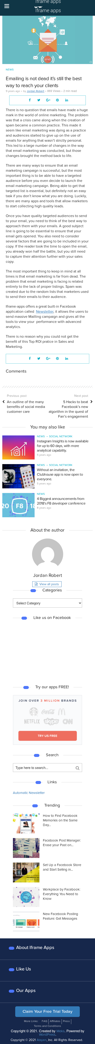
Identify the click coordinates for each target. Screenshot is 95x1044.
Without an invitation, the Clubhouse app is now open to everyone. (60, 474)
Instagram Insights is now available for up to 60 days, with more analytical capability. (63, 446)
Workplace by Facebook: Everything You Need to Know (61, 894)
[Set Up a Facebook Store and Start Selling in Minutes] (26, 872)
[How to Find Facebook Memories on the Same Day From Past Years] (26, 823)
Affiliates (55, 1021)
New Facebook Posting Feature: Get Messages (60, 916)
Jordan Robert (35, 91)
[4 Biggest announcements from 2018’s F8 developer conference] (18, 505)
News (10, 69)
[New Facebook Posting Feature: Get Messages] (26, 921)
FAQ (44, 1021)
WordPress (47, 1034)
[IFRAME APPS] (47, 8)
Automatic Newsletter (29, 793)
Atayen (42, 1040)
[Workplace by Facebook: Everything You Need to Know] (26, 897)
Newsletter (44, 311)
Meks (60, 1031)
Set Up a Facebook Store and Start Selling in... (62, 867)
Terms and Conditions (47, 1026)
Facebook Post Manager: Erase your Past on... (62, 842)
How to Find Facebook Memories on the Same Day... (60, 820)
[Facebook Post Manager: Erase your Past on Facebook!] (26, 848)
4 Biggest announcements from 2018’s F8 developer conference (61, 501)
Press (66, 1021)
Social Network (60, 436)
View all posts (49, 584)
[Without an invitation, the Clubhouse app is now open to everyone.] (18, 476)
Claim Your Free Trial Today (47, 1011)
